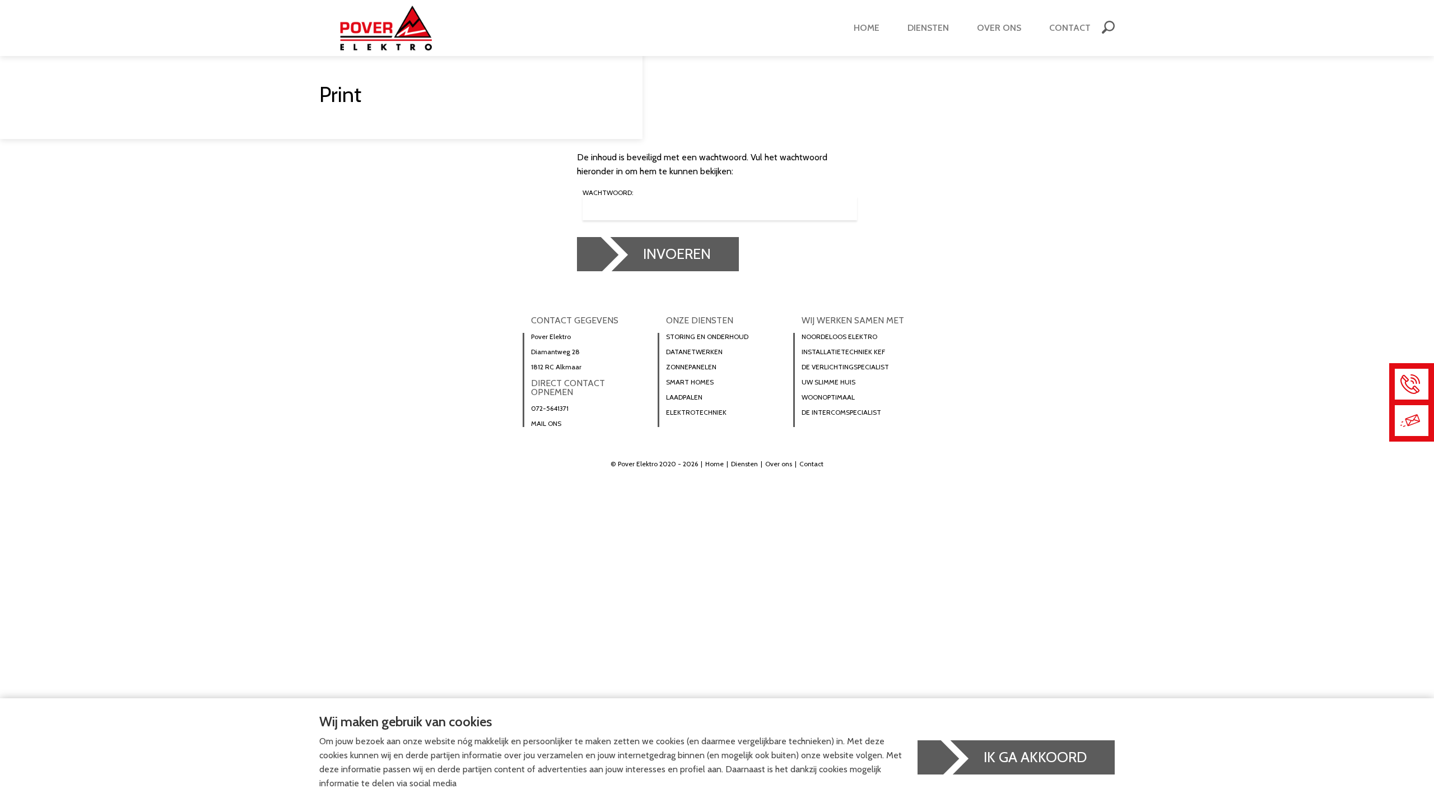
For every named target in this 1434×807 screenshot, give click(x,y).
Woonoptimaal (828, 397)
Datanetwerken (694, 352)
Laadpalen (684, 397)
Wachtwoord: (608, 193)
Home (866, 27)
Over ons (999, 27)
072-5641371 (550, 408)
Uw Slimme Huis (828, 382)
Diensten (928, 27)
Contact (1070, 27)
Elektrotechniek (696, 412)
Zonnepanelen (691, 367)
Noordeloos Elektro (839, 336)
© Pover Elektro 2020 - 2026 (654, 464)
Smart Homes (690, 382)
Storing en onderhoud (707, 336)
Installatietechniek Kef (843, 352)
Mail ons (546, 423)
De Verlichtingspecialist (845, 367)
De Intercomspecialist (841, 412)
